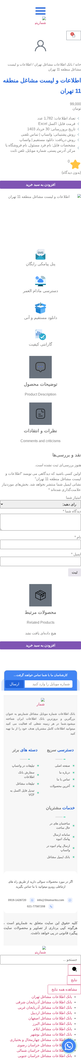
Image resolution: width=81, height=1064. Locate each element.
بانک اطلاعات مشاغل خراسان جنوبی (45, 1056)
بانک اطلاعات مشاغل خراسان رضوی (44, 1045)
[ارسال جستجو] (74, 969)
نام (77, 537)
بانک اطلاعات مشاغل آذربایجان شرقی (44, 1002)
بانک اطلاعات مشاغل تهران (53, 64)
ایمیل (76, 554)
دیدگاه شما (72, 511)
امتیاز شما (73, 497)
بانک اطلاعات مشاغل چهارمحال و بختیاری (41, 1040)
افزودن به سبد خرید (40, 184)
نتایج (74, 980)
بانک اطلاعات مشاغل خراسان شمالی (44, 1050)
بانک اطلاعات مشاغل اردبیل (51, 1013)
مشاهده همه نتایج (64, 989)
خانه (78, 64)
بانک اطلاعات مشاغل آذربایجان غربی (45, 1007)
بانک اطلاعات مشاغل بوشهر (51, 1034)
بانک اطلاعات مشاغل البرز (52, 1023)
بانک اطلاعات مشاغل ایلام (52, 1029)
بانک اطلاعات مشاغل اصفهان (50, 1018)
